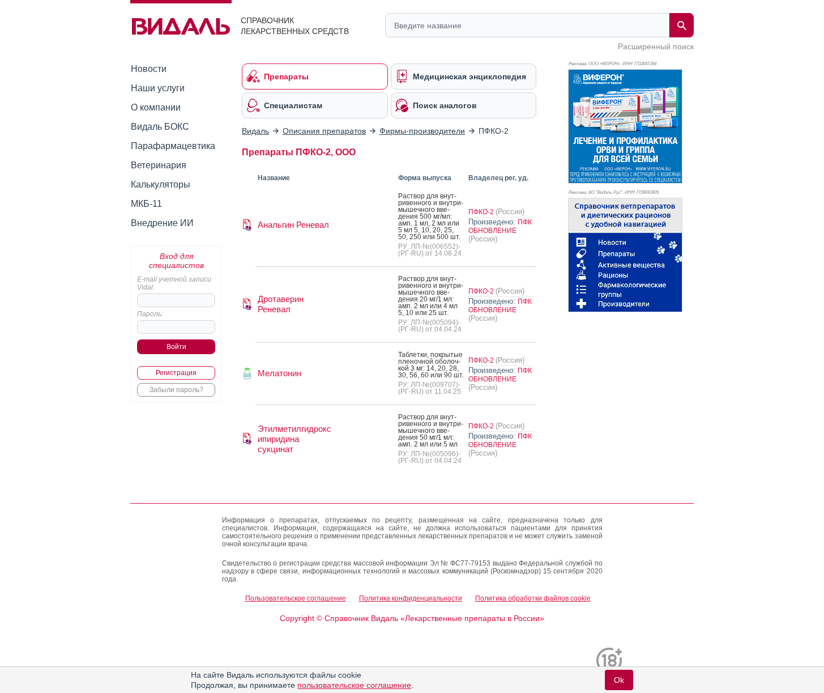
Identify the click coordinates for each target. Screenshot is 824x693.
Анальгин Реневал (293, 224)
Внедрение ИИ (162, 223)
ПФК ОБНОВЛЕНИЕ (500, 226)
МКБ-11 (146, 204)
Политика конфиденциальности (410, 598)
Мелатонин (279, 373)
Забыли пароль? (176, 390)
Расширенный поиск (656, 46)
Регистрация (176, 373)
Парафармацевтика (173, 146)
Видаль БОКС (160, 126)
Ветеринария (158, 165)
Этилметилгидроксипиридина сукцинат (294, 439)
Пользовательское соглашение (295, 598)
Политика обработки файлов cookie (533, 598)
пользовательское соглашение (354, 685)
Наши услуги (158, 88)
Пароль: (150, 314)
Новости (148, 69)
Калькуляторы (160, 184)
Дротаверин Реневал (281, 304)
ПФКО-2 (482, 212)
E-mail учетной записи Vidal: (174, 283)
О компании (156, 107)
